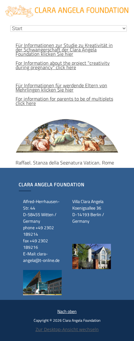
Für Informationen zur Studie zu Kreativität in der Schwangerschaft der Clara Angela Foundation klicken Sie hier (64, 49)
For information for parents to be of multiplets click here (64, 101)
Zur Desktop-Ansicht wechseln (67, 329)
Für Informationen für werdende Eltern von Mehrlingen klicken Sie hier (61, 87)
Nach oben (67, 311)
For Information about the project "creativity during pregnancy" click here (63, 65)
